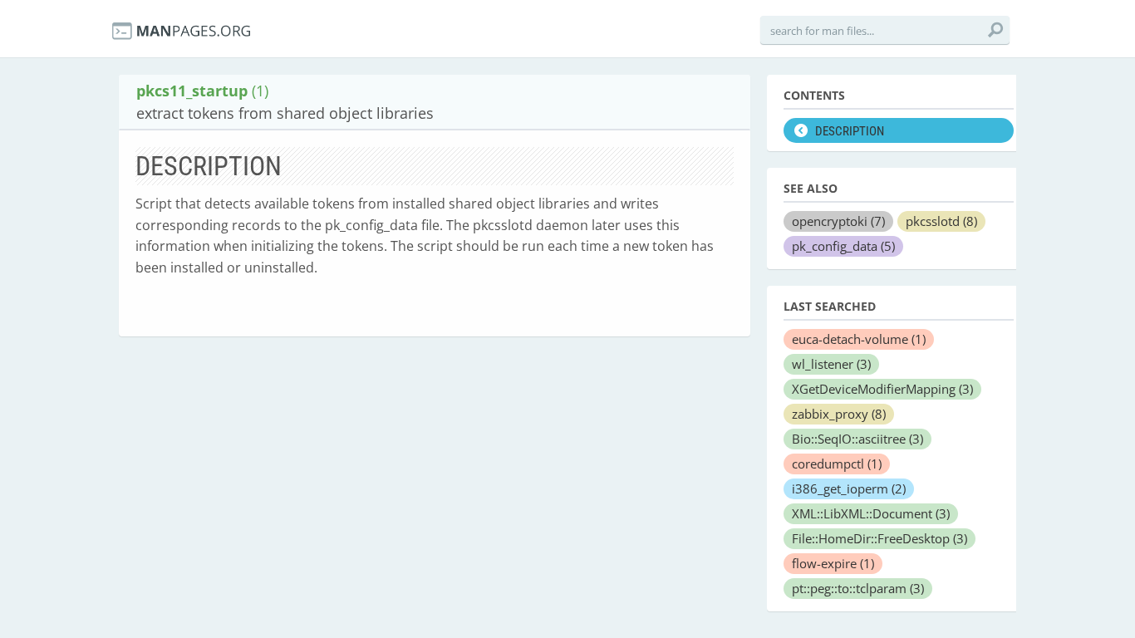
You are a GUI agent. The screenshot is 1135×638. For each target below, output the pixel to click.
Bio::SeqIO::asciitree (857, 438)
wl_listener (831, 364)
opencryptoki (838, 221)
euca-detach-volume (859, 339)
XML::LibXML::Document (871, 513)
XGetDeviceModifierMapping (882, 388)
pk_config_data (843, 246)
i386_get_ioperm (849, 488)
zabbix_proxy (839, 413)
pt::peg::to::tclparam (858, 588)
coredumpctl (837, 463)
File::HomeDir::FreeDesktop (879, 538)
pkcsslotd (941, 221)
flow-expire (833, 563)
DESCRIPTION (849, 131)
